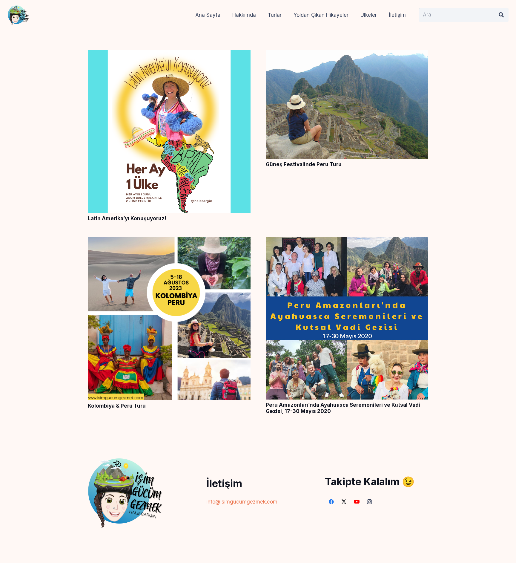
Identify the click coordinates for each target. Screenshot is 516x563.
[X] (344, 501)
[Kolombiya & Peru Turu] (169, 241)
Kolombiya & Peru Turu (117, 406)
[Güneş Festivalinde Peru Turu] (347, 55)
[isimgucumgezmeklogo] (18, 14)
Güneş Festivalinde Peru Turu (304, 164)
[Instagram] (369, 501)
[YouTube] (356, 501)
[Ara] (501, 15)
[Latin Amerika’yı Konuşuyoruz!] (169, 55)
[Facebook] (331, 501)
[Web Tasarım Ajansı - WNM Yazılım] (258, 556)
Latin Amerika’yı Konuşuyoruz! (127, 218)
